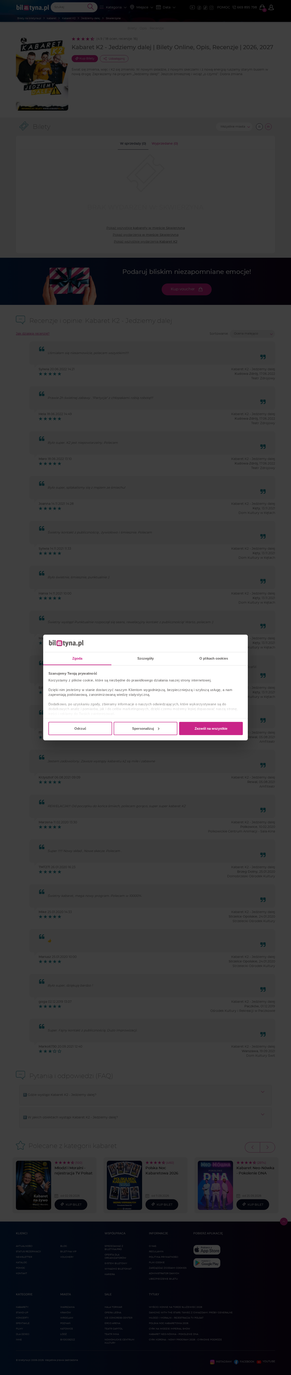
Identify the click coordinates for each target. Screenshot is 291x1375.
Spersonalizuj (143, 728)
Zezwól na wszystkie (211, 728)
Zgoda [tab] (77, 658)
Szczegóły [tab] (145, 658)
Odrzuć (80, 728)
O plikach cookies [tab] (213, 658)
